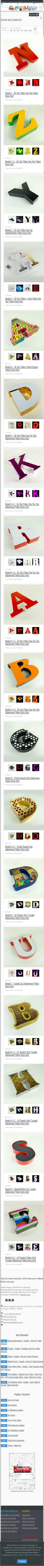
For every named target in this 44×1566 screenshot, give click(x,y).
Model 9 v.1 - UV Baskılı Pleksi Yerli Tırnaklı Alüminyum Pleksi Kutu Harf (20, 1259)
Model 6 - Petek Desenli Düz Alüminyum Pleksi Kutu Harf (22, 779)
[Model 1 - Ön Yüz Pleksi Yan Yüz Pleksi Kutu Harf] (24, 56)
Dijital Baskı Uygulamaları (13, 1440)
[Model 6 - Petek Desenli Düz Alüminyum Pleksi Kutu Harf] (24, 741)
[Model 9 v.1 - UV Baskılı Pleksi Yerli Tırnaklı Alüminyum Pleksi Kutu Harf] (24, 1221)
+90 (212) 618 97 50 (9, 1317)
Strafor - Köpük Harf (12, 1445)
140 (25, 30)
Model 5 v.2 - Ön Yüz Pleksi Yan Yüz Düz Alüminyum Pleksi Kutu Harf (22, 573)
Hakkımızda (26, 1515)
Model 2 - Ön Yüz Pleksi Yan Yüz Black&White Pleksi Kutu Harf (19, 231)
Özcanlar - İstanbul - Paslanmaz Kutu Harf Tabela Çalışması (20, 1350)
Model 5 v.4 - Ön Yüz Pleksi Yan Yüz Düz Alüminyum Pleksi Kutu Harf (22, 711)
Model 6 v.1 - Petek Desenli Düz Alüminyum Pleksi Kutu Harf (19, 848)
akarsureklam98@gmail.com (13, 1322)
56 (14, 30)
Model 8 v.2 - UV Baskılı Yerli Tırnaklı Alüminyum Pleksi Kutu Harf (21, 1122)
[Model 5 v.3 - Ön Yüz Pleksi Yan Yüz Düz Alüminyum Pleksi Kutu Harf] (24, 604)
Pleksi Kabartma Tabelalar (14, 1425)
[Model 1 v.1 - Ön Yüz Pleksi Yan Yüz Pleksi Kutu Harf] (24, 125)
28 (11, 30)
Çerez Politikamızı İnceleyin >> (30, 1555)
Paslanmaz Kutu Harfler (10, 1515)
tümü (30, 30)
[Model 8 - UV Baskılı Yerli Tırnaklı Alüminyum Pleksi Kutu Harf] (24, 878)
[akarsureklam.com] (23, 8)
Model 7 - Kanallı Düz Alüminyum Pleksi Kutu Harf (22, 984)
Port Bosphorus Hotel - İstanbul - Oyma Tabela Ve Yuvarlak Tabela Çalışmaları (20, 1383)
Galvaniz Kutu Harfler (9, 1528)
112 (21, 30)
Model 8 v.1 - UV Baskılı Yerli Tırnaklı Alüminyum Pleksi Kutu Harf (21, 1053)
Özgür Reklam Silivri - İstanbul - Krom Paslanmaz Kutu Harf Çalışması (22, 1368)
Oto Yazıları (8, 1415)
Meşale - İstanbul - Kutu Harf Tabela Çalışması (20, 1356)
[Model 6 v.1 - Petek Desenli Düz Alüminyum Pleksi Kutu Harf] (24, 810)
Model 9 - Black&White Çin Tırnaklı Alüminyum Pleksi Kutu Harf (20, 1190)
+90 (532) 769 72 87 (9, 1319)
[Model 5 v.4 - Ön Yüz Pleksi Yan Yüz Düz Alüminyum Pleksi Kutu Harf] (24, 673)
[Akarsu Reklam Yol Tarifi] (36, 4)
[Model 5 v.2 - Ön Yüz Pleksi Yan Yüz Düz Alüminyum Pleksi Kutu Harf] (24, 536)
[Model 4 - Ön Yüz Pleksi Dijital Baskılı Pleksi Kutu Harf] (24, 330)
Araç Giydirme (9, 1405)
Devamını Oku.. (25, 1295)
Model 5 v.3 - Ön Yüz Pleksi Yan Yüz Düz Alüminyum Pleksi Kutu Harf (22, 642)
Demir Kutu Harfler (8, 1525)
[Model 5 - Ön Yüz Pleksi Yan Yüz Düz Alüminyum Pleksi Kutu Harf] (24, 399)
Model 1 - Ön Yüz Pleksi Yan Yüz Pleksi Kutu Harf (21, 94)
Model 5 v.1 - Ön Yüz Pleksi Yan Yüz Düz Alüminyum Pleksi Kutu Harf (22, 505)
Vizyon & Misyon (28, 1522)
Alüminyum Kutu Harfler (10, 1522)
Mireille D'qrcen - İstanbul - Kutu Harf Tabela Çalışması (23, 1361)
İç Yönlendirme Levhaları (13, 1410)
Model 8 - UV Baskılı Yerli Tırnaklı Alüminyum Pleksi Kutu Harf (19, 916)
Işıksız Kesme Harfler (9, 1531)
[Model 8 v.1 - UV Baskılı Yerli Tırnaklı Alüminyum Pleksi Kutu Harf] (24, 1015)
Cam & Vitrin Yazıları (12, 1420)
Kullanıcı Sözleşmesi (30, 1540)
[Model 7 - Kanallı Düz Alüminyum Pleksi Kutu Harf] (24, 947)
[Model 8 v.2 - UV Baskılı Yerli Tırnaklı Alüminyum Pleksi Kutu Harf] (24, 1084)
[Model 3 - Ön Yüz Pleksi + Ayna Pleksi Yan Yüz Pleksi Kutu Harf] (24, 262)
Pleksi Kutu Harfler (8, 1518)
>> (12, 1314)
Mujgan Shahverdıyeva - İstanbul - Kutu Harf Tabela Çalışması (21, 1342)
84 (18, 30)
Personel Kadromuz (30, 1528)
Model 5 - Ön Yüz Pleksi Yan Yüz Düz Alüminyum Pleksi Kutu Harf (20, 436)
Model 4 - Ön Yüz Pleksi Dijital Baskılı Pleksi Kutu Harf (21, 368)
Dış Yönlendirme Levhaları (13, 1430)
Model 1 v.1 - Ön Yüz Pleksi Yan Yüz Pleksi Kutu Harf (23, 162)
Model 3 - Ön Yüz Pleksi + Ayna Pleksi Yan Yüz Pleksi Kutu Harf (23, 300)
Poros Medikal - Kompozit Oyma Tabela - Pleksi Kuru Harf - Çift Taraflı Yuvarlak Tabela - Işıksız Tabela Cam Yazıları (21, 1376)
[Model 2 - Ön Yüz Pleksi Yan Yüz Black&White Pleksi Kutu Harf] (24, 193)
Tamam (22, 1561)
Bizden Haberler (28, 1525)
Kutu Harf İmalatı (10, 1400)
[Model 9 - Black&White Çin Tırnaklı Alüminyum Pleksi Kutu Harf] (24, 1152)
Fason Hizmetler (10, 1435)
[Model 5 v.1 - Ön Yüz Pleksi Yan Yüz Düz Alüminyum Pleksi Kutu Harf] (24, 467)
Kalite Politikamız (28, 1518)
